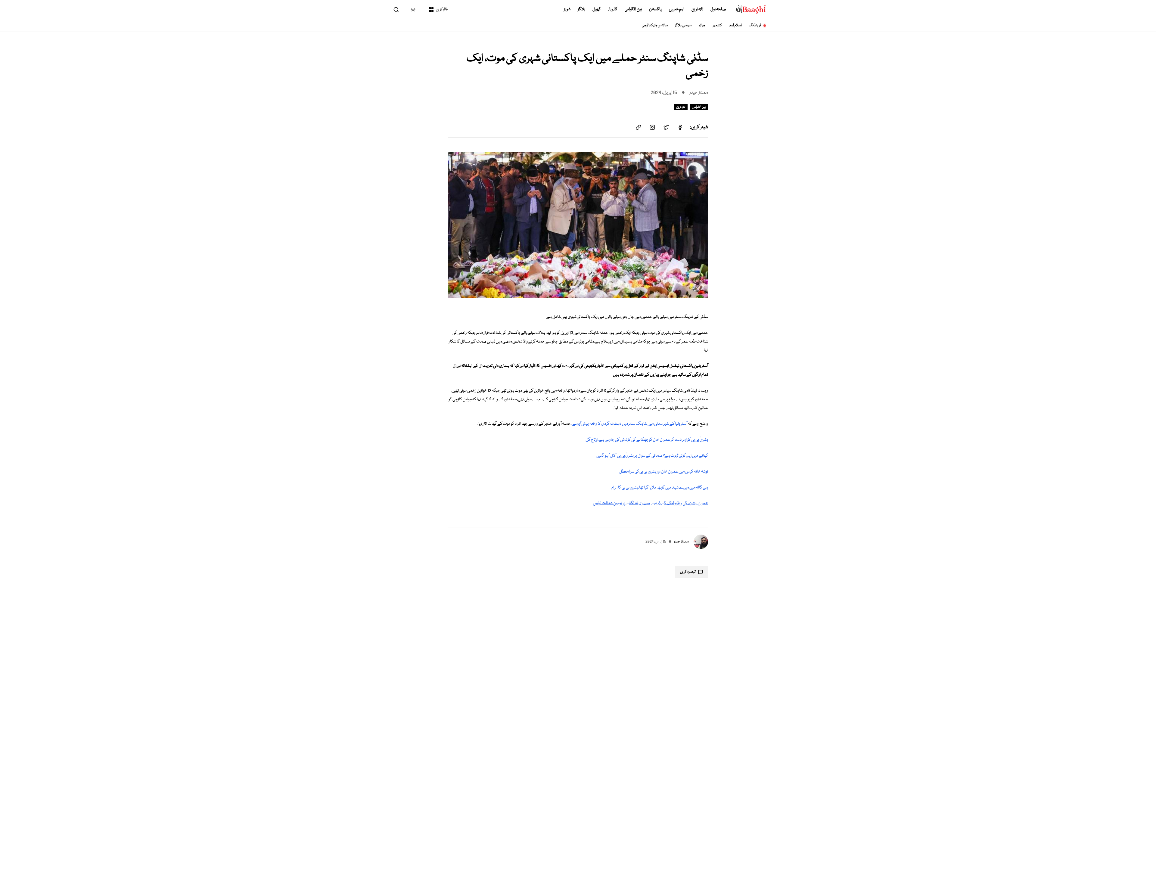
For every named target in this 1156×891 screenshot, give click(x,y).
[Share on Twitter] (666, 127)
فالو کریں (442, 9)
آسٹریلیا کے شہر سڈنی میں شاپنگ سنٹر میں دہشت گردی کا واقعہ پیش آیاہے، (629, 424)
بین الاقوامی (633, 9)
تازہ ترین (697, 9)
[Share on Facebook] (680, 127)
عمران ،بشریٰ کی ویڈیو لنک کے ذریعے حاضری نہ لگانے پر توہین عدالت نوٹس (650, 503)
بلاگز (581, 9)
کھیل (596, 9)
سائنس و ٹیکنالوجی (655, 25)
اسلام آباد (735, 25)
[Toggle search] (396, 10)
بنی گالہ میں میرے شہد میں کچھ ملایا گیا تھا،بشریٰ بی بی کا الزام (659, 487)
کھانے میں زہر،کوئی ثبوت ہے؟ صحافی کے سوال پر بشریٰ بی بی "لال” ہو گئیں (652, 455)
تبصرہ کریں (688, 572)
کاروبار (612, 9)
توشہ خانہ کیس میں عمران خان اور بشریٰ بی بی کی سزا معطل (663, 471)
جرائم (702, 25)
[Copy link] (638, 127)
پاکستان (655, 9)
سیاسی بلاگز (683, 25)
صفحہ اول (718, 9)
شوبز (567, 9)
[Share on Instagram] (652, 127)
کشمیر (717, 25)
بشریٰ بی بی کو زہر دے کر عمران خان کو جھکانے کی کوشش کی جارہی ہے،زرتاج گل (647, 439)
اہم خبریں (676, 9)
